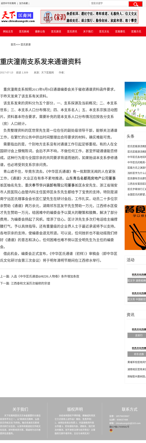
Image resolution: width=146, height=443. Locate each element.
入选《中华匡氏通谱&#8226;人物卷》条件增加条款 (45, 276)
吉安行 (139, 335)
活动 (130, 260)
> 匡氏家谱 (25, 44)
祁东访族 (139, 354)
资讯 (130, 314)
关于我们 (88, 31)
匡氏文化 (104, 31)
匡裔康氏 (120, 31)
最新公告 (40, 31)
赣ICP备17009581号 (119, 427)
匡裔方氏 (136, 31)
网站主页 (8, 31)
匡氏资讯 (72, 31)
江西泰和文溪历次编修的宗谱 (30, 283)
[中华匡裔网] (17, 22)
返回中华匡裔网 (8, 3)
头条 (130, 136)
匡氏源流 (56, 31)
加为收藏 (23, 3)
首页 (13, 44)
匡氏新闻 (24, 31)
